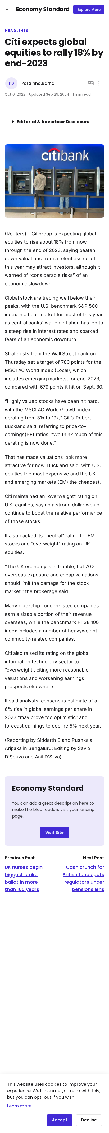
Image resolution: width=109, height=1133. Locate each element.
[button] (8, 10)
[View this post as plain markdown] (90, 83)
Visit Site (54, 832)
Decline (89, 1120)
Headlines (17, 31)
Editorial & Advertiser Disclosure (53, 122)
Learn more (19, 1106)
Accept (59, 1120)
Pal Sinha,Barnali (39, 83)
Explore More (89, 9)
